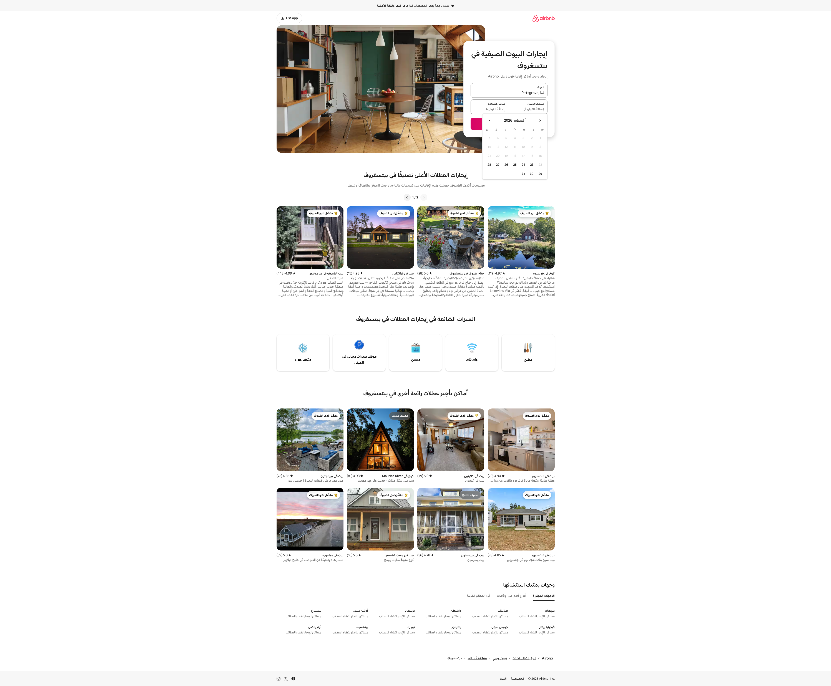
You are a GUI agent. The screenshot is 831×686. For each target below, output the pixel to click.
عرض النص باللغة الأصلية (392, 6)
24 (523, 165)
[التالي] (407, 197)
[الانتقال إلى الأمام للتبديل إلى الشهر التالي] (490, 120)
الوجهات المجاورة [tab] (544, 596)
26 (506, 165)
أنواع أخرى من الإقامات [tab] (511, 596)
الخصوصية (517, 679)
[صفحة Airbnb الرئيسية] (543, 18)
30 (532, 174)
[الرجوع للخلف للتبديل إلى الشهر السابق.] (540, 120)
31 (523, 174)
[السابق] (423, 197)
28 (489, 165)
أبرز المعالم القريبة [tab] (478, 596)
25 (515, 165)
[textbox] (528, 109)
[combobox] (509, 93)
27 (497, 165)
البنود (503, 679)
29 (540, 174)
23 (532, 165)
